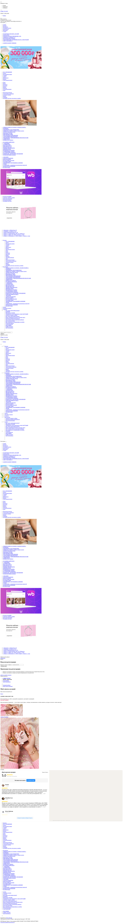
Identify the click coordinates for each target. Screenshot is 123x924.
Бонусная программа (7, 198)
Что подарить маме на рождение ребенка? (15, 319)
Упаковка (5, 97)
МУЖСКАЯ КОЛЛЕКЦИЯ (9, 166)
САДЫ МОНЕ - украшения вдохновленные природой (15, 165)
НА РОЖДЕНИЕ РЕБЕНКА (9, 152)
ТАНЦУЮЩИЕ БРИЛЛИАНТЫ (10, 136)
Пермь (4, 5)
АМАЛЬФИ (5, 157)
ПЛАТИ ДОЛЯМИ (7, 196)
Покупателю (6, 29)
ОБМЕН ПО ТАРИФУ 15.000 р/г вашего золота (13, 130)
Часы (4, 90)
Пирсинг (5, 88)
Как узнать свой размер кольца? (13, 310)
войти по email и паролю (6, 675)
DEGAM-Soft (9, 917)
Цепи (4, 82)
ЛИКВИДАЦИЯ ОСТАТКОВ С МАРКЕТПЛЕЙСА (14, 127)
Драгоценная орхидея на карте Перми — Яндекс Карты (61, 820)
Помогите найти (4, 335)
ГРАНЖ (5, 164)
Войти (4, 15)
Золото (4, 73)
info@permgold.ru (9, 327)
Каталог (5, 25)
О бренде (5, 309)
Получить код (3, 666)
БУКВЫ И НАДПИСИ (8, 140)
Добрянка (5, 7)
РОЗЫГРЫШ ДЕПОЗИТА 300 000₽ (11, 33)
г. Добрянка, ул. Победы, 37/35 (9, 231)
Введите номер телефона (6, 664)
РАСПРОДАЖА (6, 167)
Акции (4, 24)
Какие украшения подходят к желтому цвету (15, 317)
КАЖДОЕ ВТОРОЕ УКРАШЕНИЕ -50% (12, 36)
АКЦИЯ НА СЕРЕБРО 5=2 (9, 37)
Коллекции (5, 26)
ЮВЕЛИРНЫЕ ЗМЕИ (8, 134)
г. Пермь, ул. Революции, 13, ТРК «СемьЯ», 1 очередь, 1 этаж (16, 235)
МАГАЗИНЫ (8, 325)
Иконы (4, 96)
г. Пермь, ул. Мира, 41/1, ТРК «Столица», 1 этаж (13, 234)
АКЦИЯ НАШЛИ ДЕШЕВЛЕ (9, 43)
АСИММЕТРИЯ (6, 144)
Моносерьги (5, 77)
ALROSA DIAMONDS (8, 158)
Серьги (4, 76)
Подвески (5, 84)
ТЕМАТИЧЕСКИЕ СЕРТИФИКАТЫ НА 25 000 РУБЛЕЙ (16, 39)
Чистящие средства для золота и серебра (12, 98)
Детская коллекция (7, 89)
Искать (2, 333)
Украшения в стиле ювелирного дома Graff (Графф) (17, 314)
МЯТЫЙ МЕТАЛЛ (7, 146)
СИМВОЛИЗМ (6, 138)
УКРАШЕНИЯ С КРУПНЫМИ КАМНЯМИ (13, 162)
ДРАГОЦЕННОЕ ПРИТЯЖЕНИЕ (10, 135)
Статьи (4, 31)
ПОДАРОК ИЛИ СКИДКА (9, 38)
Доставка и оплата (7, 28)
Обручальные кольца (7, 80)
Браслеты (5, 85)
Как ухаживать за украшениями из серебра (15, 322)
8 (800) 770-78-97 (4, 11)
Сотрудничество (9, 324)
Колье (4, 83)
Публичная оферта (7, 199)
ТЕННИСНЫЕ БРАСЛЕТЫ (9, 132)
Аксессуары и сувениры (8, 93)
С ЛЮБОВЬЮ (6, 143)
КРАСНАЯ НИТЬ (7, 159)
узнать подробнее (4, 716)
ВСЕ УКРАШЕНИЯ (7, 72)
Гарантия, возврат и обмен (9, 197)
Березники (5, 6)
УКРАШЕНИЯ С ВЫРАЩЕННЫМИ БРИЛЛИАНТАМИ (15, 137)
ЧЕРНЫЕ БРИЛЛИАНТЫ (9, 148)
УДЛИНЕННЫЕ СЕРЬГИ (8, 151)
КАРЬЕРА (8, 311)
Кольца (4, 79)
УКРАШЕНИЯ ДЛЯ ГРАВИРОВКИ (11, 129)
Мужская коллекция (7, 92)
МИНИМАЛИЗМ (7, 149)
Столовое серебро (7, 94)
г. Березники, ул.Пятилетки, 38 (10, 230)
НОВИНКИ (5, 128)
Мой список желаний (7, 686)
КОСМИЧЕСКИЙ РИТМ (8, 142)
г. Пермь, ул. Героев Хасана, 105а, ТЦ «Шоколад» (14, 233)
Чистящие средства (7, 201)
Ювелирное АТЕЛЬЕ (7, 133)
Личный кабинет (7, 685)
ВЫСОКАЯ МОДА (7, 145)
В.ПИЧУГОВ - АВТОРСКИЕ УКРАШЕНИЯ (13, 153)
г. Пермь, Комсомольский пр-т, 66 (10, 232)
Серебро (5, 75)
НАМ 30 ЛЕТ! (6, 35)
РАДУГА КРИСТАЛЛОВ (8, 160)
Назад (2, 693)
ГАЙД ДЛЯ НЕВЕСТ (7, 40)
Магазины (5, 30)
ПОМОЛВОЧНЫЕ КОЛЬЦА (9, 154)
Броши (4, 86)
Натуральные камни (7, 74)
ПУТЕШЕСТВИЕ (7, 161)
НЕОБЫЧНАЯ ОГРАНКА (9, 150)
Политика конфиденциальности (13, 318)
